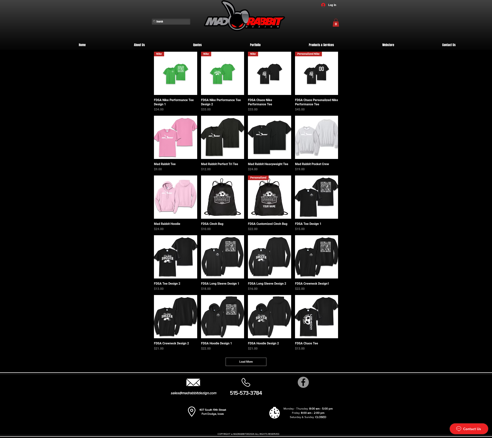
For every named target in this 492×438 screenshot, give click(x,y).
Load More (246, 361)
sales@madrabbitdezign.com (193, 393)
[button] (335, 23)
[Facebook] (303, 382)
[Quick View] (175, 137)
